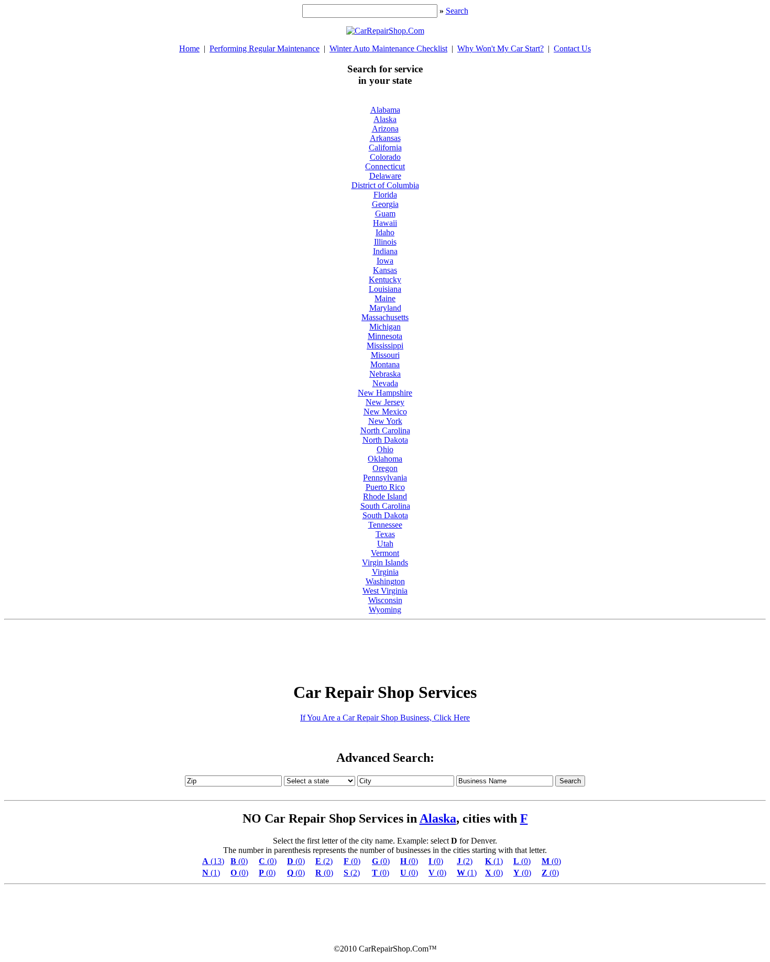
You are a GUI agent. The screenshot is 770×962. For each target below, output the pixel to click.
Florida (385, 194)
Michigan (385, 326)
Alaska (385, 119)
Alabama (385, 109)
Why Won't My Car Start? (500, 48)
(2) (324, 861)
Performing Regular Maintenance (265, 48)
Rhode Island (385, 496)
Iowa (385, 260)
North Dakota (385, 439)
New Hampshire (385, 392)
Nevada (385, 383)
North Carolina (385, 430)
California (385, 147)
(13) (213, 861)
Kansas (385, 270)
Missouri (385, 355)
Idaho (385, 232)
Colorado (385, 156)
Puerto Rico (385, 487)
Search (457, 10)
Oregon (385, 468)
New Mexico (385, 411)
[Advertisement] (385, 647)
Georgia (385, 204)
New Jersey (385, 402)
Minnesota (385, 336)
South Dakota (385, 515)
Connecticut (385, 166)
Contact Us (572, 48)
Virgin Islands (385, 562)
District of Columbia (385, 185)
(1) (494, 861)
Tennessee (385, 524)
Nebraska (385, 373)
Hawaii (385, 222)
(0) (239, 861)
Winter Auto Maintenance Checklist (388, 48)
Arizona (385, 128)
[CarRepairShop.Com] (385, 30)
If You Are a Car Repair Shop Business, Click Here (385, 717)
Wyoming (385, 609)
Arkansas (385, 138)
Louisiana (385, 289)
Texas (385, 534)
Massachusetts (385, 317)
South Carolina (385, 505)
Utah (385, 543)
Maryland (385, 307)
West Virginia (385, 590)
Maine (385, 298)
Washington (385, 581)
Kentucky (385, 279)
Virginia (385, 571)
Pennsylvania (385, 477)
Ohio (385, 449)
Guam (385, 213)
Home (189, 48)
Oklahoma (385, 458)
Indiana (385, 251)
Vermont (385, 553)
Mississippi (385, 345)
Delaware (385, 175)
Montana (385, 364)
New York (385, 421)
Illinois (385, 241)
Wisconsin (385, 600)
